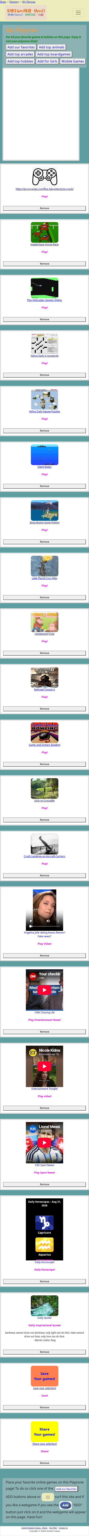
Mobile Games (72, 61)
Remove (44, 208)
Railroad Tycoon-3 (44, 689)
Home (3, 1)
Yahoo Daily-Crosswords (45, 356)
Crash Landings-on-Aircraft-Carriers (44, 856)
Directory (14, 1)
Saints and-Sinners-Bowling (44, 745)
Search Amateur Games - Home (34, 1528)
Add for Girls (47, 61)
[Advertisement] (44, 115)
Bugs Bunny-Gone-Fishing (44, 522)
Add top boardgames (54, 54)
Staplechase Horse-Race (44, 244)
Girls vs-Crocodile (44, 800)
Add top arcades (20, 54)
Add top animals (51, 47)
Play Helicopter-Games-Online (44, 300)
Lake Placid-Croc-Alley (44, 578)
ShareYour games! (44, 1432)
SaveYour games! (44, 1376)
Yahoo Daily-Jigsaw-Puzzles (44, 411)
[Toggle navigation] (78, 12)
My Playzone (28, 1)
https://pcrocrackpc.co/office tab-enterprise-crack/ (44, 189)
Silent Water (44, 467)
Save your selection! (44, 1388)
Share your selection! (44, 1444)
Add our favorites (21, 47)
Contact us (63, 1528)
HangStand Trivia (44, 634)
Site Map (53, 1528)
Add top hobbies (20, 61)
